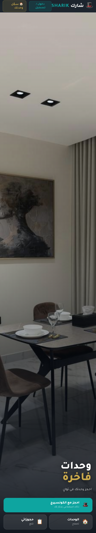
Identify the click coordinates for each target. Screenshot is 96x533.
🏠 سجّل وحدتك (17, 6)
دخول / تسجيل (40, 6)
